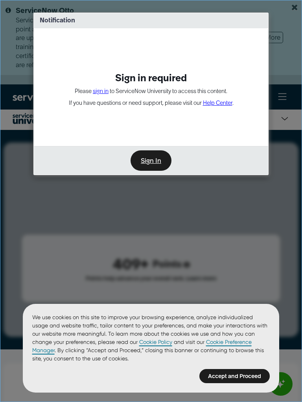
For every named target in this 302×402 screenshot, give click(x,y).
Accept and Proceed (234, 376)
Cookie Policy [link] (155, 342)
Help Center (217, 102)
